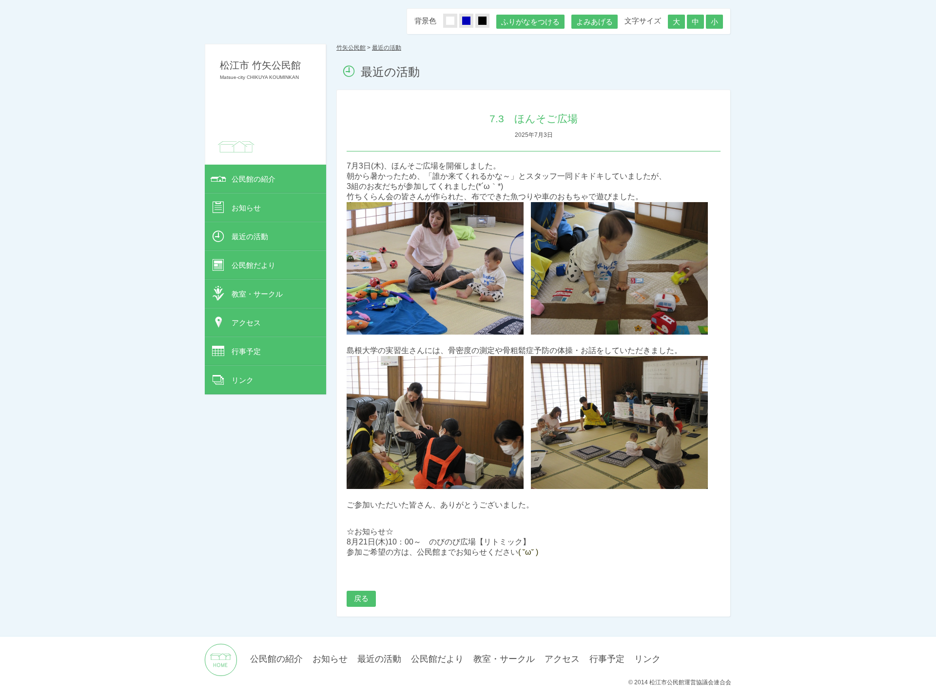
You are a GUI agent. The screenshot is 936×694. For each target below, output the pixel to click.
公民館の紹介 (253, 179)
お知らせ (246, 208)
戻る (361, 598)
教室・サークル (257, 294)
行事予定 (246, 351)
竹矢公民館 (351, 47)
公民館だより (253, 265)
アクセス (246, 323)
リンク (243, 380)
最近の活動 (250, 236)
